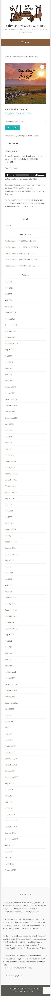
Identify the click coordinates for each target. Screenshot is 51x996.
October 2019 (10, 771)
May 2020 (8, 727)
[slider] (41, 175)
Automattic (33, 992)
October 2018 (10, 833)
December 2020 (11, 684)
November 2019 (11, 765)
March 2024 (9, 455)
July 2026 (8, 281)
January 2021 (10, 678)
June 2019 (9, 789)
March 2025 (9, 380)
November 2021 (11, 616)
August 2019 (9, 783)
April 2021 (8, 659)
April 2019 (8, 802)
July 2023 (8, 504)
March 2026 (9, 306)
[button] (42, 67)
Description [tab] (13, 143)
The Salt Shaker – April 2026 (15, 259)
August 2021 (9, 634)
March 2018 (9, 864)
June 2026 (9, 288)
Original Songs (15, 56)
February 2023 (10, 529)
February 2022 (10, 597)
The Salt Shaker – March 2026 (16, 266)
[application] (25, 175)
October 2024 (10, 411)
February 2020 (10, 746)
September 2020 (11, 703)
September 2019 (11, 777)
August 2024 (9, 424)
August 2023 (9, 498)
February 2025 (10, 387)
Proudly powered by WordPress (24, 989)
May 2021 (8, 653)
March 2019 (9, 808)
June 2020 (9, 721)
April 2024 (8, 449)
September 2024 (11, 418)
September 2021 (11, 628)
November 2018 (11, 827)
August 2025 (9, 349)
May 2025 (8, 368)
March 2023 (9, 523)
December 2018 (11, 820)
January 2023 (10, 535)
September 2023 (11, 492)
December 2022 (11, 542)
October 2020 (10, 696)
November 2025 (11, 331)
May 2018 (8, 858)
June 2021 (9, 647)
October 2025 (10, 337)
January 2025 (10, 393)
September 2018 (11, 839)
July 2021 (8, 641)
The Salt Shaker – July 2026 (15, 241)
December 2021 (11, 610)
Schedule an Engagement (13, 975)
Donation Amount (11, 121)
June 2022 (9, 573)
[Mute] (36, 175)
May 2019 (8, 796)
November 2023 (11, 480)
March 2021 (9, 665)
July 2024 (8, 430)
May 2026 (8, 294)
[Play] (8, 175)
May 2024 (8, 442)
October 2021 (10, 622)
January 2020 (10, 752)
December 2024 (11, 399)
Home (7, 56)
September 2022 (11, 554)
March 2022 (9, 591)
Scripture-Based (32, 135)
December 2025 (11, 325)
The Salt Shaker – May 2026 (15, 253)
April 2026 (8, 300)
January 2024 (10, 467)
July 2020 (8, 715)
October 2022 (10, 548)
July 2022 (8, 566)
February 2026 (10, 312)
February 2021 (10, 672)
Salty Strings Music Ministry (25, 26)
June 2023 (9, 511)
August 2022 (9, 560)
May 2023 (8, 517)
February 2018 (10, 870)
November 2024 (11, 405)
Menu (27, 42)
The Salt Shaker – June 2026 (16, 247)
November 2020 (11, 690)
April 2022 (8, 585)
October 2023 (10, 486)
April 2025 (8, 374)
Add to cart (12, 128)
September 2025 (11, 343)
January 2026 (10, 319)
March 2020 (9, 740)
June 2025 (9, 362)
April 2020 (8, 734)
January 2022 (10, 604)
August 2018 (9, 845)
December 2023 (11, 473)
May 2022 (8, 579)
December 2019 (11, 758)
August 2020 (9, 709)
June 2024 (9, 436)
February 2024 (10, 461)
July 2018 (8, 851)
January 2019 (10, 814)
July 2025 (8, 356)
